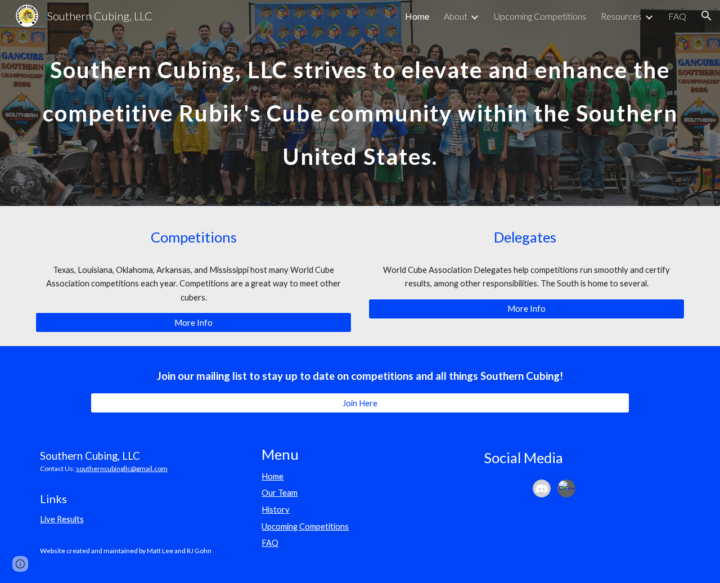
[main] (360, 103)
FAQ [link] (677, 16)
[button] (706, 15)
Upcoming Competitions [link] (540, 16)
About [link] (455, 16)
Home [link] (417, 16)
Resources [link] (621, 16)
